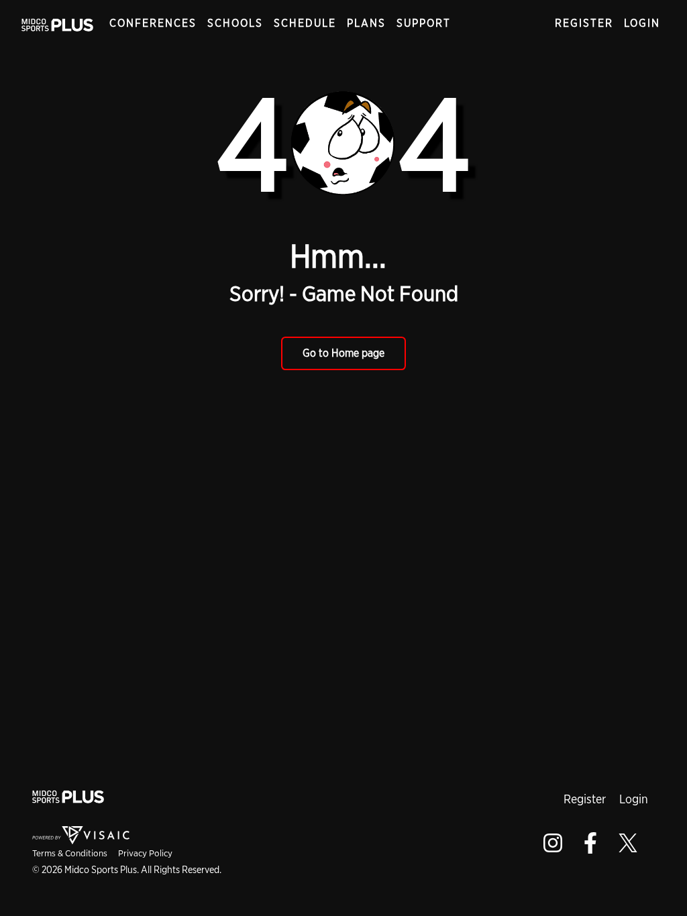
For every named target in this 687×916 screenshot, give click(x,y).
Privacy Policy (145, 853)
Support (424, 23)
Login (642, 23)
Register (584, 23)
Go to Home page (343, 353)
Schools (235, 23)
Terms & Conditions (69, 853)
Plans (366, 23)
